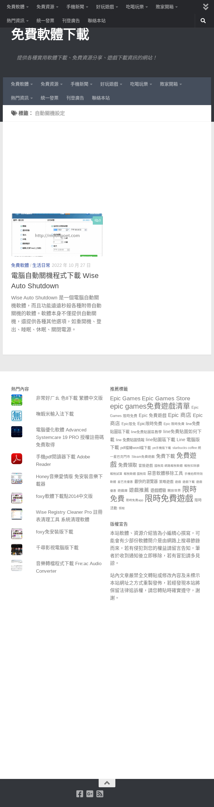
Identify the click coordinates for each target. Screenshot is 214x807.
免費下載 (165, 456)
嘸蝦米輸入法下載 (55, 414)
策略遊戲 (166, 482)
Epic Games (125, 398)
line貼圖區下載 (160, 439)
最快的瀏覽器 (146, 481)
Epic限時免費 (149, 423)
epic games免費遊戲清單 (150, 406)
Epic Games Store (166, 398)
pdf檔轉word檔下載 (135, 448)
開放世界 (174, 491)
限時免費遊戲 (169, 498)
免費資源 (45, 6)
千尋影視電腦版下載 (57, 547)
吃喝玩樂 (135, 6)
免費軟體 (16, 6)
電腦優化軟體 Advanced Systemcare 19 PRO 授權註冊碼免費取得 (70, 437)
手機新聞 (75, 6)
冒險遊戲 (145, 466)
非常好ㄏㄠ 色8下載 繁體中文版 (69, 398)
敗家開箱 (165, 6)
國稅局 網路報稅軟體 (168, 465)
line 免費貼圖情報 (130, 440)
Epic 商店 (179, 415)
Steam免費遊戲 (143, 457)
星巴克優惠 (125, 481)
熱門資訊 (16, 20)
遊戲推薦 (139, 490)
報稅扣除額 (192, 465)
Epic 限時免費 (174, 424)
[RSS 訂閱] (100, 794)
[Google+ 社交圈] (90, 794)
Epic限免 (128, 424)
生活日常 (41, 265)
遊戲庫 (123, 491)
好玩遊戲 (105, 6)
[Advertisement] (111, 172)
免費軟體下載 (50, 34)
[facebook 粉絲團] (80, 794)
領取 (122, 508)
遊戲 (178, 481)
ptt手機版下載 (161, 448)
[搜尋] (203, 21)
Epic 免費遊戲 (153, 415)
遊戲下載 (189, 481)
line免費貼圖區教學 (146, 432)
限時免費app (134, 500)
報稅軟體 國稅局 (135, 473)
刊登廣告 (71, 20)
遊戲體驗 (158, 490)
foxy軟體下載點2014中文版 (64, 496)
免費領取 (127, 465)
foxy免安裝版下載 (54, 532)
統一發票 (45, 20)
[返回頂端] (107, 783)
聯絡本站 (97, 20)
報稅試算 (116, 473)
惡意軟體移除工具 (165, 473)
